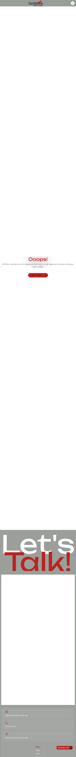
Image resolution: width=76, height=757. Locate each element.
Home (38, 750)
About (38, 753)
